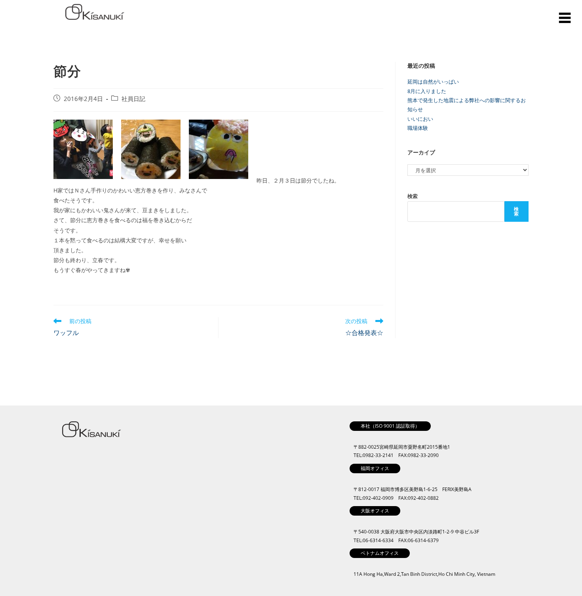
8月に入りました (426, 91)
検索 (412, 196)
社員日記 (133, 99)
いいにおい (420, 118)
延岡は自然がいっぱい (433, 81)
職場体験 (417, 127)
